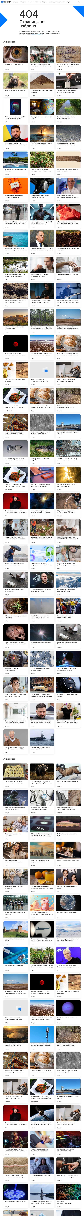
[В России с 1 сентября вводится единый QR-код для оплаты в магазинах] (42, 959)
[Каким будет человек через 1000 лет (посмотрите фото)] (42, 216)
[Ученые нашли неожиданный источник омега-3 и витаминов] (68, 820)
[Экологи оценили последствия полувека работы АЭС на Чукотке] (42, 321)
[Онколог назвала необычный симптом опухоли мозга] (68, 374)
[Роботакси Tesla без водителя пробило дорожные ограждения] (42, 689)
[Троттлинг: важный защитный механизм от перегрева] (42, 479)
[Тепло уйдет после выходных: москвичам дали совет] (15, 557)
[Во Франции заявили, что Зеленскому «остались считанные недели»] (15, 137)
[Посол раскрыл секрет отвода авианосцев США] (42, 741)
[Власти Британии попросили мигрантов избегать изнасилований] (42, 986)
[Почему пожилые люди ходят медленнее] (15, 1012)
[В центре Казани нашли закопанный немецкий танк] (68, 933)
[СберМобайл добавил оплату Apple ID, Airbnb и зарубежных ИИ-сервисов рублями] (68, 531)
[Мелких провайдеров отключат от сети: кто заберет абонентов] (42, 1169)
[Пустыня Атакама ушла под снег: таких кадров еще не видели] (42, 347)
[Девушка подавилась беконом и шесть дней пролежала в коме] (15, 715)
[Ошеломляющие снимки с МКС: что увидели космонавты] (15, 111)
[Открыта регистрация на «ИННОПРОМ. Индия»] (68, 610)
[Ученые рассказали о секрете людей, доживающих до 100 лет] (15, 741)
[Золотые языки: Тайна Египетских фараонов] (15, 374)
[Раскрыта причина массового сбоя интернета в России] (42, 768)
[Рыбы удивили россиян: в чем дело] (68, 959)
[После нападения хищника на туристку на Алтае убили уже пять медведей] (42, 907)
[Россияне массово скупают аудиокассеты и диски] (15, 190)
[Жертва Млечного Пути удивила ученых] (15, 794)
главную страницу (37, 35)
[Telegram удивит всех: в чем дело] (68, 269)
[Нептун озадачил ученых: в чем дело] (68, 1143)
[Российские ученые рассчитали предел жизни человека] (42, 137)
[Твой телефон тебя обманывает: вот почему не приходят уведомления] (15, 820)
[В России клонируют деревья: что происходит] (15, 610)
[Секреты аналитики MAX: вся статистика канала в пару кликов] (15, 846)
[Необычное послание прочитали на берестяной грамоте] (68, 164)
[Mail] (2, 2)
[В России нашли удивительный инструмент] (42, 794)
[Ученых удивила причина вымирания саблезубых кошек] (42, 820)
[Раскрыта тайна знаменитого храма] (15, 1064)
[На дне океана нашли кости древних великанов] (68, 111)
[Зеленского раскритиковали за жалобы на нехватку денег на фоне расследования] (42, 715)
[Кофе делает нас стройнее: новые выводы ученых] (42, 269)
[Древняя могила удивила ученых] (15, 85)
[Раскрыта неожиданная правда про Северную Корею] (15, 933)
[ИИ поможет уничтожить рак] (15, 1091)
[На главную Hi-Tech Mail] (7, 2)
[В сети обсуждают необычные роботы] (15, 768)
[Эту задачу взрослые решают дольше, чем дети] (42, 663)
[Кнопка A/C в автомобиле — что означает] (68, 689)
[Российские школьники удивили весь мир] (15, 1038)
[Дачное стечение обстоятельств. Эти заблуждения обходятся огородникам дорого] (42, 531)
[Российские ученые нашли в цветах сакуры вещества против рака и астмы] (42, 873)
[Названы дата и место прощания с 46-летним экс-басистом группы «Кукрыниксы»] (68, 295)
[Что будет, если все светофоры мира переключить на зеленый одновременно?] (68, 452)
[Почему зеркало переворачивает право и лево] (68, 873)
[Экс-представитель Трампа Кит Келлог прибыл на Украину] (15, 873)
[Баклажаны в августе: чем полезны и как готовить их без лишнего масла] (15, 400)
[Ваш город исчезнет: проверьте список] (42, 111)
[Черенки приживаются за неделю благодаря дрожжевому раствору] (42, 1091)
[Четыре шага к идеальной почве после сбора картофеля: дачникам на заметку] (15, 295)
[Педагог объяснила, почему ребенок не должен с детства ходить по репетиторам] (68, 557)
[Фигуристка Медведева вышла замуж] (68, 1012)
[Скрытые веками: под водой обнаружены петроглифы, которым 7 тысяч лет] (68, 137)
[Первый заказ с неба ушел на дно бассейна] (15, 164)
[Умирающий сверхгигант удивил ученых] (68, 426)
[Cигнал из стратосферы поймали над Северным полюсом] (68, 1064)
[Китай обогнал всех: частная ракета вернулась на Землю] (42, 610)
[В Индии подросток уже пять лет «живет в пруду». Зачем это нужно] (15, 269)
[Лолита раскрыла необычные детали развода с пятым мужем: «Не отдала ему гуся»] (15, 505)
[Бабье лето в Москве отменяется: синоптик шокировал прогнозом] (15, 216)
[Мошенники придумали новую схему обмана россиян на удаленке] (42, 295)
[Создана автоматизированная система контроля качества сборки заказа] (15, 426)
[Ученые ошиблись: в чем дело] (68, 1038)
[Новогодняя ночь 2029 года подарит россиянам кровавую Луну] (15, 347)
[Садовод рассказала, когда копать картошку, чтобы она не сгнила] (68, 794)
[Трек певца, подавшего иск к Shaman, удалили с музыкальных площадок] (68, 1091)
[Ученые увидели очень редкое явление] (42, 636)
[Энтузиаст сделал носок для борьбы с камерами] (42, 190)
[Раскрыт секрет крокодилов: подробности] (42, 452)
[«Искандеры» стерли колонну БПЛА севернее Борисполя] (68, 741)
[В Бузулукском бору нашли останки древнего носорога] (68, 505)
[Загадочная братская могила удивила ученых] (15, 321)
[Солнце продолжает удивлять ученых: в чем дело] (68, 479)
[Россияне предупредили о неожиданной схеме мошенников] (42, 1038)
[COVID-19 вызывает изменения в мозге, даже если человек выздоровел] (15, 689)
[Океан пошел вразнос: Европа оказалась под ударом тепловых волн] (15, 242)
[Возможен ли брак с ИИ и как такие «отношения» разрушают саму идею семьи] (15, 531)
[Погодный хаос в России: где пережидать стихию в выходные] (68, 846)
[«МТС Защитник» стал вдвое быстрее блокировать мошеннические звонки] (68, 663)
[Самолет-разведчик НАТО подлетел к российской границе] (42, 1064)
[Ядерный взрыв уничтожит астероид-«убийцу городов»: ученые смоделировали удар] (42, 505)
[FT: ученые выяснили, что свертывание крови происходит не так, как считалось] (68, 190)
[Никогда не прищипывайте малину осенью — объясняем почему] (42, 164)
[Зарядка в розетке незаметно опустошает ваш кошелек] (68, 85)
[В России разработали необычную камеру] (15, 663)
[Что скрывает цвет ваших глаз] (15, 58)
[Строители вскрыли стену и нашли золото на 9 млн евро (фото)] (15, 907)
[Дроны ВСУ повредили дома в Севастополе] (15, 584)
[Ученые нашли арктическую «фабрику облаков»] (68, 584)
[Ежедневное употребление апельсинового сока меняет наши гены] (42, 1012)
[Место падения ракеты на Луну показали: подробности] (42, 426)
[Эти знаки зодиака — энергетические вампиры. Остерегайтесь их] (15, 986)
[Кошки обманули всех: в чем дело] (68, 986)
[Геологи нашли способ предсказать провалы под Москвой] (68, 400)
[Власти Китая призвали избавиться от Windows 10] (42, 374)
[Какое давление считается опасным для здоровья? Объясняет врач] (42, 933)
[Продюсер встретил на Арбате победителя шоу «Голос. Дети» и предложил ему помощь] (42, 846)
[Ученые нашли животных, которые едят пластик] (68, 242)
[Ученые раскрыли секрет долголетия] (15, 959)
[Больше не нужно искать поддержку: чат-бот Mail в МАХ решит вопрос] (42, 557)
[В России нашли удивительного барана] (68, 907)
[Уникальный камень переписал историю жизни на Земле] (15, 1169)
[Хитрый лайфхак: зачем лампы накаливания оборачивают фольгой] (15, 452)
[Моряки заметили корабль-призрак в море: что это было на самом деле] (68, 321)
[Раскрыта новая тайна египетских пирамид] (42, 85)
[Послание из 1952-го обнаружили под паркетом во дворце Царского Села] (68, 58)
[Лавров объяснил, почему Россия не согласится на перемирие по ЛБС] (42, 242)
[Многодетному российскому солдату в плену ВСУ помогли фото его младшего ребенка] (42, 58)
